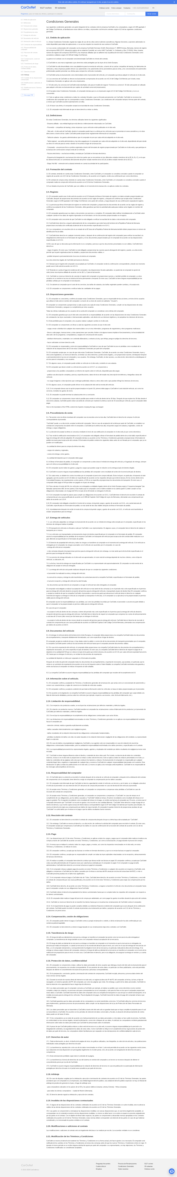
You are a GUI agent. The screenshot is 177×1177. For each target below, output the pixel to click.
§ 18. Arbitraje (25, 75)
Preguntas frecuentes (103, 1164)
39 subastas (148, 1166)
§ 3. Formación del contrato (29, 26)
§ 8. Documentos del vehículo (30, 38)
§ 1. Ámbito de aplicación (28, 19)
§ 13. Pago (24, 55)
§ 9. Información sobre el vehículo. (31, 41)
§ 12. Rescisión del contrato (29, 52)
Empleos (99, 1169)
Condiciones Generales (126, 1166)
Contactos (127, 8)
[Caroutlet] (28, 8)
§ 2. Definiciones (26, 23)
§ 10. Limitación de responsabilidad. (31, 44)
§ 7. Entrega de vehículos (28, 35)
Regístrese (24, 14)
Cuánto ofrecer (101, 1166)
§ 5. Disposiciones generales (29, 29)
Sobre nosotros (123, 1169)
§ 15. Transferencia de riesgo (29, 63)
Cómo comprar (116, 8)
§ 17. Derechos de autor (28, 71)
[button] (151, 14)
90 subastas (60, 8)
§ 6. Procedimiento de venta (29, 32)
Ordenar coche (104, 8)
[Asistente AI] (172, 1171)
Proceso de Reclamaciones (127, 1164)
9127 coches (46, 8)
